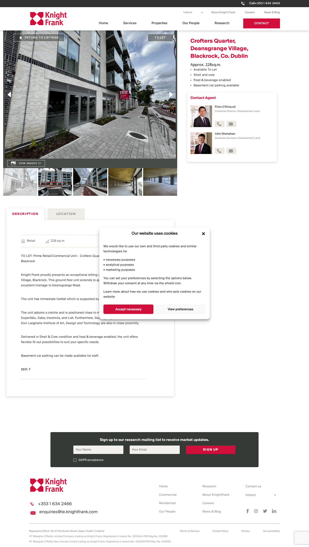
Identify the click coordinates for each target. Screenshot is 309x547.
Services (129, 23)
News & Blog (272, 12)
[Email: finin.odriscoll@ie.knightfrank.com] (231, 124)
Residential (167, 503)
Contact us (253, 486)
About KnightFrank (216, 495)
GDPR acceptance (90, 460)
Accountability (271, 531)
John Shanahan (225, 133)
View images (28, 163)
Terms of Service (189, 531)
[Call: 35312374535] (219, 151)
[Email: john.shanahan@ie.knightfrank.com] (231, 151)
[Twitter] (265, 511)
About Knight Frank (223, 12)
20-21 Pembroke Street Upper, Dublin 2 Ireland (77, 531)
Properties (159, 23)
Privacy (246, 531)
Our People (190, 23)
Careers (250, 12)
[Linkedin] (274, 511)
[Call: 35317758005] (219, 124)
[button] (203, 233)
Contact (261, 23)
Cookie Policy (220, 531)
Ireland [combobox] (187, 12)
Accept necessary (128, 309)
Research (222, 23)
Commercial (168, 495)
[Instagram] (256, 511)
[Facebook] (248, 511)
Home (103, 23)
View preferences (180, 309)
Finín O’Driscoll (225, 107)
